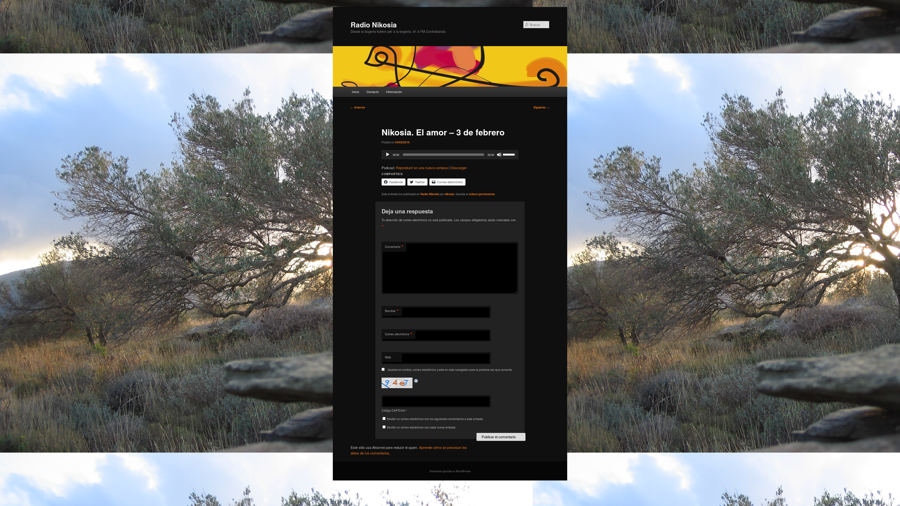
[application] (450, 154)
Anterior (358, 107)
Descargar (458, 167)
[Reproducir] (387, 154)
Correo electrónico (398, 334)
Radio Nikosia (374, 24)
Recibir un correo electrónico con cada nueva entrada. (421, 427)
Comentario (394, 246)
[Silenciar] (499, 154)
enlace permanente (482, 194)
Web (388, 357)
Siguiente (541, 107)
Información (394, 91)
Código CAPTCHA (393, 410)
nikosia (449, 194)
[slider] (509, 154)
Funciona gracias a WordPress (450, 471)
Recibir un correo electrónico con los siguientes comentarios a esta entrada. (435, 419)
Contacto (373, 91)
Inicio (355, 91)
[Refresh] (416, 380)
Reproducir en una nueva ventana (422, 167)
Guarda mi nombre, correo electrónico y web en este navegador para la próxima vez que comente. (450, 370)
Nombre (392, 311)
